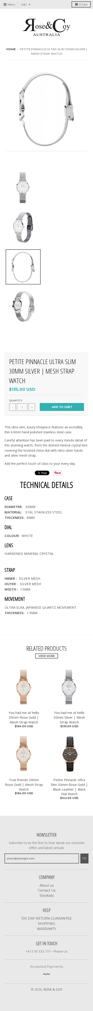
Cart (83, 4)
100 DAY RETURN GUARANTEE (46, 918)
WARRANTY (46, 929)
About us (47, 885)
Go (84, 858)
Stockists (47, 896)
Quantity (15, 400)
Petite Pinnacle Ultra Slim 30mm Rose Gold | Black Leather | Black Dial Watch (69, 786)
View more (46, 656)
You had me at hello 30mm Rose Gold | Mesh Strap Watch (24, 717)
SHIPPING (46, 924)
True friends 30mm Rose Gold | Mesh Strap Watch (24, 784)
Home (11, 49)
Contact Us (46, 890)
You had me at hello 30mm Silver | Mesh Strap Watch (69, 717)
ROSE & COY (53, 989)
